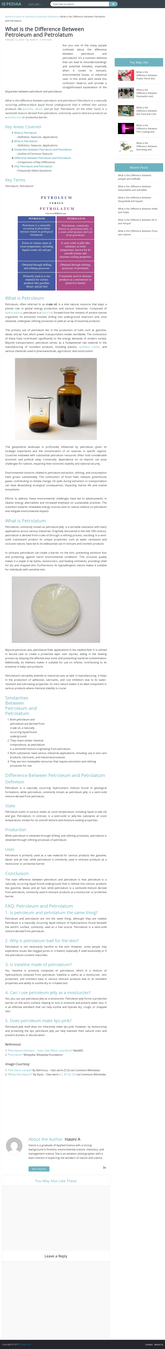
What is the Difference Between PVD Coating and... (146, 128)
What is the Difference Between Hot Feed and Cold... (146, 111)
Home (8, 16)
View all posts (39, 1168)
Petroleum (15, 1055)
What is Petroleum (26, 133)
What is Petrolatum (26, 141)
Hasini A (33, 39)
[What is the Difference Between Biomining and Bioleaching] (127, 146)
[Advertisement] (34, 65)
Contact (149, 1344)
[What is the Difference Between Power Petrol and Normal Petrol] (127, 75)
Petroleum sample (20, 1070)
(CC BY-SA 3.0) (67, 1074)
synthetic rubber (89, 347)
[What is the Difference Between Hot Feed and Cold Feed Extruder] (127, 110)
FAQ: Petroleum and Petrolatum (33, 166)
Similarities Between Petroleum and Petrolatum (43, 149)
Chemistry (29, 16)
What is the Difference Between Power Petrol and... (146, 75)
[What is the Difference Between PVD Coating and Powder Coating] (127, 128)
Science (18, 16)
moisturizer (14, 117)
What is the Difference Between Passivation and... (146, 93)
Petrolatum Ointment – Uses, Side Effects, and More (40, 1050)
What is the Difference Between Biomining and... (146, 146)
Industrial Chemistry (47, 16)
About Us (158, 1344)
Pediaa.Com (25, 1344)
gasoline (28, 109)
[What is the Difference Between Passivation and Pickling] (127, 93)
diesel (38, 109)
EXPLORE (34, 4)
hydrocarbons (13, 312)
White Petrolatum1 (20, 1074)
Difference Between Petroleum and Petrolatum (42, 158)
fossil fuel (47, 312)
